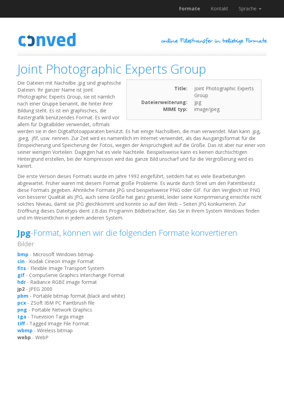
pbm (22, 296)
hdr (21, 282)
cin (21, 261)
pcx (21, 302)
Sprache (248, 8)
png (22, 309)
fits (21, 268)
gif (21, 275)
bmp (22, 254)
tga (21, 316)
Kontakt (219, 8)
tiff (21, 323)
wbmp (25, 330)
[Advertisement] (143, 359)
